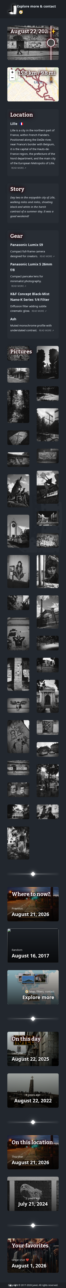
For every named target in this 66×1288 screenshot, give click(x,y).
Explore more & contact (36, 6)
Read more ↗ (18, 168)
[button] (12, 72)
